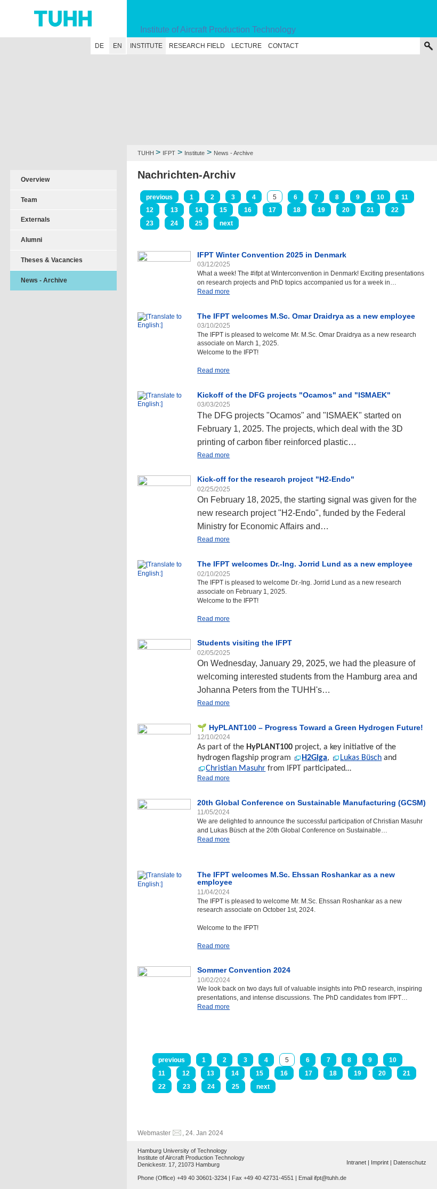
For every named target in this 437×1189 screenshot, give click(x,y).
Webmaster (154, 1133)
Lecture (246, 46)
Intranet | (357, 1162)
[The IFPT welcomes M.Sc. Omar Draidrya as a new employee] (164, 339)
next (226, 223)
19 (321, 210)
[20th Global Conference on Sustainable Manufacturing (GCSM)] (164, 825)
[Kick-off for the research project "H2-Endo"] (164, 502)
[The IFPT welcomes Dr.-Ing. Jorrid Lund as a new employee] (164, 586)
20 (346, 210)
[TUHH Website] (63, 18)
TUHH (145, 153)
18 (297, 210)
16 (248, 210)
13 (174, 210)
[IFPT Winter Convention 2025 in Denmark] (164, 266)
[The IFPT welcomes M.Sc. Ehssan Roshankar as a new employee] (164, 897)
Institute (146, 46)
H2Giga (314, 758)
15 (223, 210)
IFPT (169, 153)
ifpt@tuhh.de (330, 1178)
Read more (213, 291)
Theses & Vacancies (52, 260)
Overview (35, 179)
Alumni (31, 240)
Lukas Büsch (361, 758)
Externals (35, 219)
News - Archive (44, 280)
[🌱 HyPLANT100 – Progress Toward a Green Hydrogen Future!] (164, 744)
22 (395, 210)
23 (149, 223)
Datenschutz (409, 1162)
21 (370, 210)
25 (199, 223)
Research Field (197, 46)
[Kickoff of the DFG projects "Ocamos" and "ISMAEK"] (164, 400)
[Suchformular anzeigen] (428, 45)
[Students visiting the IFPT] (164, 665)
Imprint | (381, 1162)
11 (404, 197)
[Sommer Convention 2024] (164, 988)
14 (199, 210)
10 (380, 197)
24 (174, 223)
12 (149, 210)
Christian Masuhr (235, 768)
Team (29, 200)
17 (272, 210)
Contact (283, 46)
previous (159, 197)
